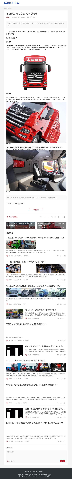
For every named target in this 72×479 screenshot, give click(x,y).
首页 (5, 8)
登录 (8, 461)
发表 (62, 461)
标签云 (41, 471)
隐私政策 (34, 471)
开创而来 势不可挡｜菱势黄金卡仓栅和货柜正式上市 (26, 324)
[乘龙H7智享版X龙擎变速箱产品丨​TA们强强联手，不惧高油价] (14, 413)
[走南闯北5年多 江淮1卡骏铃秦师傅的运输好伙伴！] (14, 350)
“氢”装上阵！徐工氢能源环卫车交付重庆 (40, 310)
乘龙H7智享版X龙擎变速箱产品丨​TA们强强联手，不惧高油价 (45, 409)
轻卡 (25, 304)
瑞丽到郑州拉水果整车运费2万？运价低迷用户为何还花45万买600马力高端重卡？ (35, 423)
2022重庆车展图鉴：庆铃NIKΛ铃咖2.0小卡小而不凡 (26, 262)
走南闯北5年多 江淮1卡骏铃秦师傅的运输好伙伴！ (44, 346)
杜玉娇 (7, 17)
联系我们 (27, 471)
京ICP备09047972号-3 (25, 476)
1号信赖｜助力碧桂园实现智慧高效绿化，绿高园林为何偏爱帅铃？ (32, 385)
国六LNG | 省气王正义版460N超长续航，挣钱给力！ (26, 360)
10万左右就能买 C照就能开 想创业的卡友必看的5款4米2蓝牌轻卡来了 (33, 286)
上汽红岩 (9, 203)
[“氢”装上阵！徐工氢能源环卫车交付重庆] (14, 314)
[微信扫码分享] (51, 217)
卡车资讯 (29, 17)
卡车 (16, 203)
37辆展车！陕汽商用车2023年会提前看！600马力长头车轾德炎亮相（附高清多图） (36, 237)
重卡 (34, 17)
